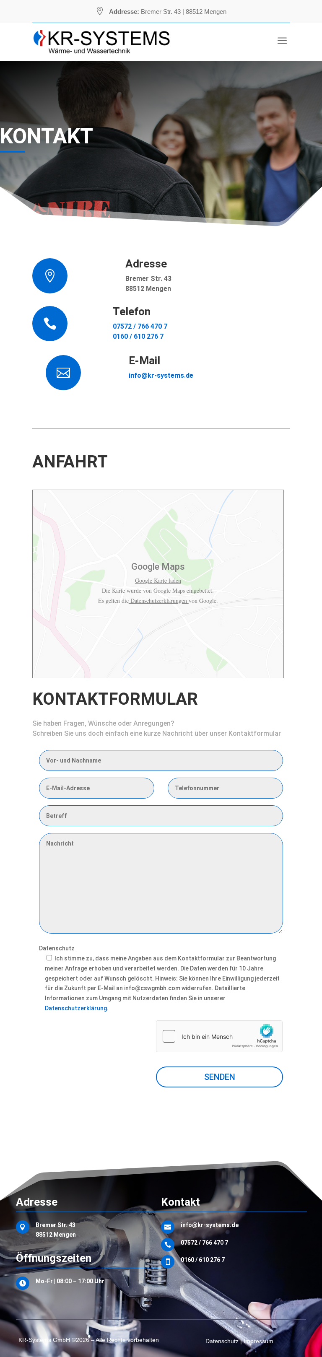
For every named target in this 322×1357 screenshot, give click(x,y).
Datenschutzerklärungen (159, 601)
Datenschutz (57, 948)
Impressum (258, 1341)
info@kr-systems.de (161, 375)
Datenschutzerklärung (76, 1008)
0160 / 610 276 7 (138, 336)
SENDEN (219, 1077)
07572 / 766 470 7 (140, 326)
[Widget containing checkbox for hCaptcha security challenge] (219, 1036)
